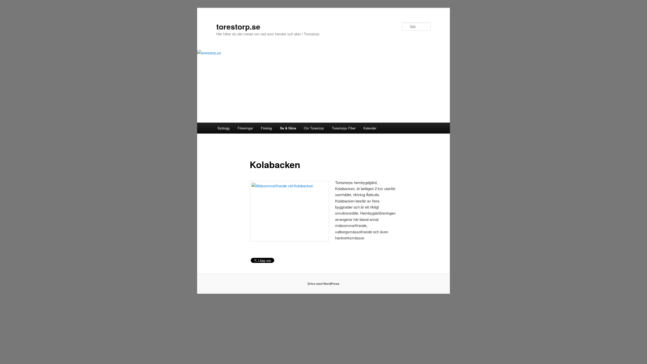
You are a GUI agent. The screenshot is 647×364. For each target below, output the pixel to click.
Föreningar (245, 128)
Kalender (369, 128)
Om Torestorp (314, 128)
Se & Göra (288, 128)
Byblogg (223, 128)
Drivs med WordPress (323, 283)
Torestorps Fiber (344, 128)
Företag (266, 128)
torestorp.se (238, 26)
